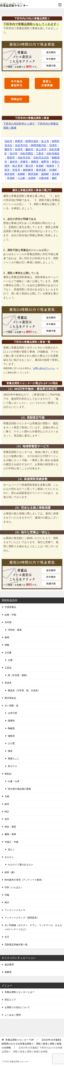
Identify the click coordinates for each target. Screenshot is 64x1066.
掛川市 (14, 153)
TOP (19, 1039)
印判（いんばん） (14, 887)
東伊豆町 (41, 170)
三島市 (40, 153)
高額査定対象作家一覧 (16, 944)
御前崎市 (28, 170)
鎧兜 (7, 804)
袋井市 (14, 161)
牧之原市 (17, 165)
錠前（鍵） (10, 872)
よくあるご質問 (13, 1015)
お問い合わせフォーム (43, 368)
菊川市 (29, 165)
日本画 (8, 622)
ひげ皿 (11, 743)
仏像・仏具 (13, 781)
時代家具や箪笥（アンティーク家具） (24, 879)
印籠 (7, 895)
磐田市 (8, 149)
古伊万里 (12, 713)
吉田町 (32, 178)
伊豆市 (16, 170)
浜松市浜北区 (41, 157)
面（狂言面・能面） (18, 675)
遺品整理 (9, 964)
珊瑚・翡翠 (10, 834)
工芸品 (8, 667)
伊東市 (24, 161)
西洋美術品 (10, 698)
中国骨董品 (10, 607)
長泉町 (40, 165)
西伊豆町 (33, 174)
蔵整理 (8, 972)
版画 (7, 637)
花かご (11, 849)
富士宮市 (41, 149)
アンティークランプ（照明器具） (22, 917)
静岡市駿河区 (38, 145)
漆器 (10, 751)
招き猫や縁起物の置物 (19, 788)
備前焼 (11, 736)
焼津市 (19, 149)
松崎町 (21, 174)
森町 (54, 178)
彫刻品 (8, 773)
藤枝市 (29, 149)
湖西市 (35, 161)
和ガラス (12, 766)
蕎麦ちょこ (13, 758)
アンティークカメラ (15, 910)
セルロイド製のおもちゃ (20, 864)
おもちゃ (9, 857)
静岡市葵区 (32, 141)
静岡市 (19, 141)
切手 (7, 819)
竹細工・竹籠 (11, 842)
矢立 (7, 937)
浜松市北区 (24, 157)
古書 (10, 660)
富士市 (45, 141)
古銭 (7, 796)
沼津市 (53, 145)
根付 (7, 902)
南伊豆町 (9, 174)
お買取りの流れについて (17, 1007)
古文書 (8, 652)
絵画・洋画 (10, 614)
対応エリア (10, 999)
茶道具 (8, 682)
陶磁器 (11, 728)
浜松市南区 (53, 153)
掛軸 (7, 645)
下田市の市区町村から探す (19, 123)
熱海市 (50, 165)
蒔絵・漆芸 (10, 826)
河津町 (53, 170)
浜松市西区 (26, 153)
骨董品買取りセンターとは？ (19, 992)
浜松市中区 (21, 145)
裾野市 (45, 161)
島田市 (11, 157)
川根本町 (44, 178)
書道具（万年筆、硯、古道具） (24, 690)
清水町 (56, 174)
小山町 (21, 178)
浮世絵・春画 (15, 629)
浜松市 (8, 141)
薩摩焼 (11, 720)
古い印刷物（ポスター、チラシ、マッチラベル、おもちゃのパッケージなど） (33, 927)
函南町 (45, 174)
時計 (7, 811)
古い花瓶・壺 (11, 705)
